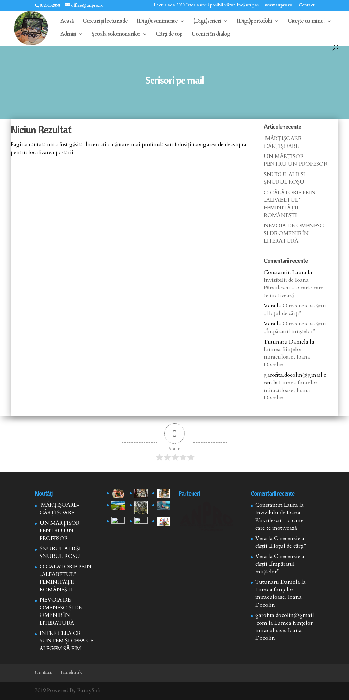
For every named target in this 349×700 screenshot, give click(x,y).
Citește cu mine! (306, 22)
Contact (306, 5)
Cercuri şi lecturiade (105, 22)
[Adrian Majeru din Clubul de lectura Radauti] (163, 506)
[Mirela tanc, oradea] (163, 522)
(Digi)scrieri (207, 22)
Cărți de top (169, 35)
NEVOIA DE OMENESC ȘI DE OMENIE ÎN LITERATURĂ (294, 233)
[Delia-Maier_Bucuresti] (118, 522)
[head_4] (118, 493)
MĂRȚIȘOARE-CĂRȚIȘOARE (284, 142)
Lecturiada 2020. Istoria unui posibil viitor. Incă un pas (206, 5)
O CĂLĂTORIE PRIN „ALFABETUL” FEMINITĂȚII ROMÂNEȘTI (290, 204)
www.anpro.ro (278, 5)
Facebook (71, 672)
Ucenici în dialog (210, 35)
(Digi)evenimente (157, 22)
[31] (118, 506)
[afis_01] (141, 522)
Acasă (67, 22)
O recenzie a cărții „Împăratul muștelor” (295, 327)
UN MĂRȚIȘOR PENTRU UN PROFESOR (295, 160)
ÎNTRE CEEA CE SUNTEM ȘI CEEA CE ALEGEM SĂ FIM (66, 640)
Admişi (68, 35)
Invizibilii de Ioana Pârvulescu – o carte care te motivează (293, 287)
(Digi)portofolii (254, 22)
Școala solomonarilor (116, 35)
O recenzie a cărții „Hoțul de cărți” (295, 309)
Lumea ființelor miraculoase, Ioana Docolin (287, 357)
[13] (163, 493)
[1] (141, 507)
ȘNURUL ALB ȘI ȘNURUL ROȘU (284, 178)
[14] (141, 493)
